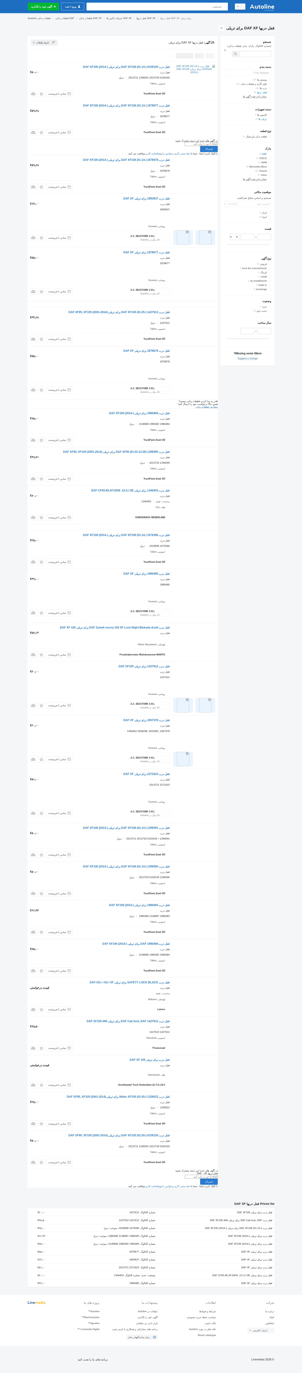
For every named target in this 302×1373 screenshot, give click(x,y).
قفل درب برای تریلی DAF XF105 (254, 1212)
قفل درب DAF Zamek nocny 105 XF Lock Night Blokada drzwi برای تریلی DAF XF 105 (115, 627)
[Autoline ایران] (262, 6)
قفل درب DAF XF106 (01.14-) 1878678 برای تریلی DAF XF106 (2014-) (126, 159)
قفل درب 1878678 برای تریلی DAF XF (146, 350)
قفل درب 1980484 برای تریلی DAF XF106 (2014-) (139, 413)
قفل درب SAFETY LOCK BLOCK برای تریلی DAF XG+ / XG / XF (130, 982)
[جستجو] (224, 6)
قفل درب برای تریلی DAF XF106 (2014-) (250, 1236)
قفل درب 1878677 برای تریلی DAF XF (146, 252)
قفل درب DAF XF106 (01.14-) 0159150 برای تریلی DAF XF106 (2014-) (126, 66)
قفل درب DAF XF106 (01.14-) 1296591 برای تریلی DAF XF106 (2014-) (126, 827)
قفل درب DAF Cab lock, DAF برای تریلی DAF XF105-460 (241, 1220)
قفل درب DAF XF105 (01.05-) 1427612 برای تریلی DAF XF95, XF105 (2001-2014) (119, 312)
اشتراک (209, 149)
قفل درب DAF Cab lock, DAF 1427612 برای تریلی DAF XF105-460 (128, 1021)
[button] (41, 94)
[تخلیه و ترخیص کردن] (225, 50)
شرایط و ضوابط (207, 1311)
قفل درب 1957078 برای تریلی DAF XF (146, 720)
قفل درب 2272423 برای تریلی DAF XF (146, 774)
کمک (271, 1317)
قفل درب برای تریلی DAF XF (256, 1251)
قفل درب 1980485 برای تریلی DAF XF (146, 573)
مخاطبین (269, 1323)
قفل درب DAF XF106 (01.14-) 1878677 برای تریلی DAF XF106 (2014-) (126, 105)
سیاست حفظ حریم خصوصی (201, 1317)
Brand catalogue (207, 1335)
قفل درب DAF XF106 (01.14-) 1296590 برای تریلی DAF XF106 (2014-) (126, 866)
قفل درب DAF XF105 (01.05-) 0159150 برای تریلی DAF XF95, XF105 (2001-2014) (119, 1135)
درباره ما (269, 1311)
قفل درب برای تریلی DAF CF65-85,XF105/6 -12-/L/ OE (242, 1275)
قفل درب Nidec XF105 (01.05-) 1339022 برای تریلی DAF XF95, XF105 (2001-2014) (118, 1096)
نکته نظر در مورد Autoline (202, 1329)
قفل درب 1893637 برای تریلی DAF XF (146, 198)
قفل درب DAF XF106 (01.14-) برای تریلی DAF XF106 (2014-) (238, 1228)
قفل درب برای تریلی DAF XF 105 (150, 1059)
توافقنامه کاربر (152, 153)
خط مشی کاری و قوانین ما (176, 153)
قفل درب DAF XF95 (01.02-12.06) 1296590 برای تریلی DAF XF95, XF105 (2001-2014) (116, 451)
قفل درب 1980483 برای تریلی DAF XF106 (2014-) (139, 905)
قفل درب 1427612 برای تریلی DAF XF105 (144, 666)
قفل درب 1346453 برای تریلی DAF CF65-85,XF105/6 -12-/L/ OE (130, 490)
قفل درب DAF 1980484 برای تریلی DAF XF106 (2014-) (136, 943)
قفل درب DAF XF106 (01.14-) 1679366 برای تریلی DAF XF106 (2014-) (126, 535)
